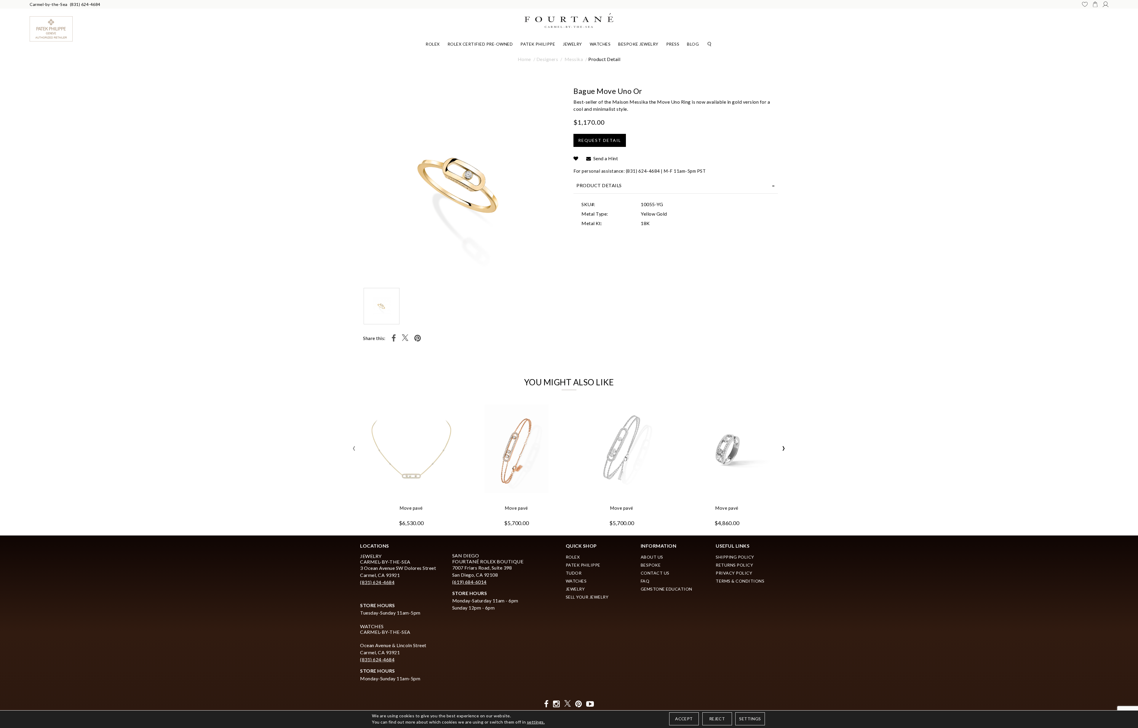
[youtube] (590, 704)
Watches (600, 43)
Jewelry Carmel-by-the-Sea (385, 559)
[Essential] (621, 367)
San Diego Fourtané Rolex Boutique (488, 558)
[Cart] (1095, 4)
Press (673, 43)
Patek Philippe (537, 43)
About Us (652, 556)
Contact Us (655, 572)
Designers (547, 59)
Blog (693, 43)
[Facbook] (546, 704)
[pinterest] (578, 704)
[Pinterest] (417, 338)
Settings (750, 718)
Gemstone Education (666, 588)
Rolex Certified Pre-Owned (480, 43)
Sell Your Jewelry (587, 596)
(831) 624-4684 (85, 4)
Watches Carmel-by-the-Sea (385, 629)
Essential (518, 366)
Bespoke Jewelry (638, 43)
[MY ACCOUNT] (1105, 4)
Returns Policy (734, 564)
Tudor (574, 572)
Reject (717, 718)
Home (524, 59)
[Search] (709, 43)
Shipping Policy (735, 556)
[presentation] (354, 448)
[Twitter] (405, 338)
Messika (574, 59)
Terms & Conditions (740, 580)
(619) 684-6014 (469, 582)
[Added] (575, 158)
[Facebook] (393, 338)
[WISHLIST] (1085, 4)
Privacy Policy (734, 572)
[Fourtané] (569, 20)
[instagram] (556, 704)
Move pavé (411, 508)
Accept (684, 718)
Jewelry (572, 43)
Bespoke (651, 564)
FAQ (645, 580)
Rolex (433, 43)
